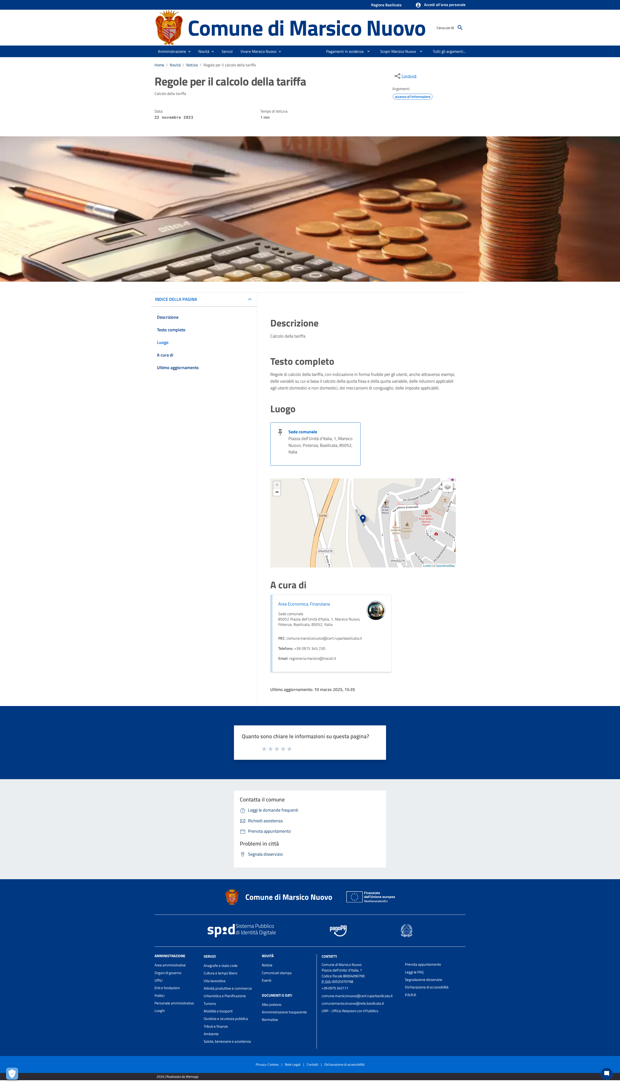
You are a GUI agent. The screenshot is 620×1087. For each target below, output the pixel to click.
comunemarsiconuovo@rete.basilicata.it (353, 1003)
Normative (270, 1019)
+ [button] (277, 485)
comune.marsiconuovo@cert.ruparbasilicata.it (357, 996)
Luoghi (160, 1010)
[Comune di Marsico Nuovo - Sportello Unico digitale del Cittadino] (169, 27)
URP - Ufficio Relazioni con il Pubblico (350, 1011)
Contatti (329, 956)
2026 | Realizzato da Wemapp (177, 1076)
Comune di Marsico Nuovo (307, 27)
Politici (159, 995)
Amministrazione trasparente (284, 1012)
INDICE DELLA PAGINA (176, 299)
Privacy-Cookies (267, 1064)
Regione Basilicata (386, 5)
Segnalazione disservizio (423, 979)
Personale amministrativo (174, 1003)
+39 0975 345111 (335, 988)
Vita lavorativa (214, 981)
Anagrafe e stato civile (221, 965)
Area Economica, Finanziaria (304, 604)
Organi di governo (168, 973)
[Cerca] (460, 27)
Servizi (210, 956)
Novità (175, 65)
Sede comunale (302, 431)
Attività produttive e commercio (228, 988)
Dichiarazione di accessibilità (427, 987)
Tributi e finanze (216, 1026)
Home (159, 65)
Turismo (210, 1003)
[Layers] (447, 486)
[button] (440, 5)
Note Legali (293, 1064)
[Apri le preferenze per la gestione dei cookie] (12, 1074)
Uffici (159, 980)
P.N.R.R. (411, 995)
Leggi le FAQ (414, 972)
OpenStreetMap (445, 565)
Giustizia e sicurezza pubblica (226, 1018)
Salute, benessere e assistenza (227, 1041)
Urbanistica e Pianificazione (225, 996)
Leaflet (427, 565)
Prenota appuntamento (423, 964)
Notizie (192, 65)
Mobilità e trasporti (218, 1011)
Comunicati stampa (277, 973)
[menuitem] (343, 51)
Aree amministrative (170, 965)
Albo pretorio (271, 1004)
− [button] (277, 492)
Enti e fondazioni (167, 988)
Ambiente (211, 1034)
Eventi (266, 980)
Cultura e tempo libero (220, 973)
